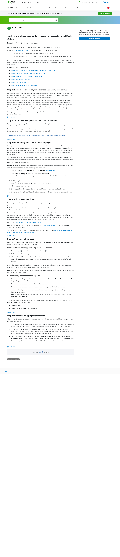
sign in (41, 352)
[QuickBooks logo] (13, 2)
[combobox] (33, 20)
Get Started (31, 8)
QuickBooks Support (15, 8)
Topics (42, 8)
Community (68, 8)
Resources (80, 8)
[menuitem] (16, 8)
